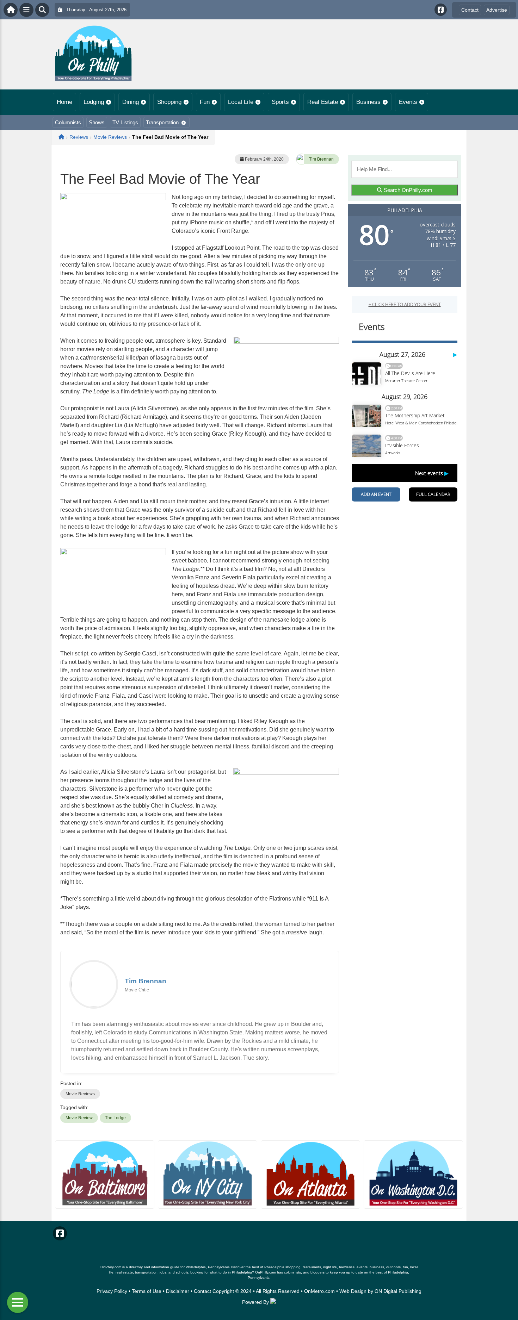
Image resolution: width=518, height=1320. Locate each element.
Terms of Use (146, 1291)
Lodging (94, 102)
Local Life (240, 102)
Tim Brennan (321, 159)
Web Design (352, 1291)
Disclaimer (177, 1291)
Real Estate (322, 102)
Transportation (162, 122)
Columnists (68, 122)
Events (408, 102)
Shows (97, 122)
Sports (280, 102)
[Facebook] (440, 10)
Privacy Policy (112, 1291)
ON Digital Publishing (398, 1291)
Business (368, 102)
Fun (205, 102)
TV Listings (125, 122)
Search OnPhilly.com (407, 190)
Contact (470, 10)
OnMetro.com (319, 1291)
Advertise (496, 10)
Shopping (169, 102)
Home (64, 102)
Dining (130, 102)
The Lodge (115, 1117)
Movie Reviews (80, 1093)
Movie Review (79, 1117)
